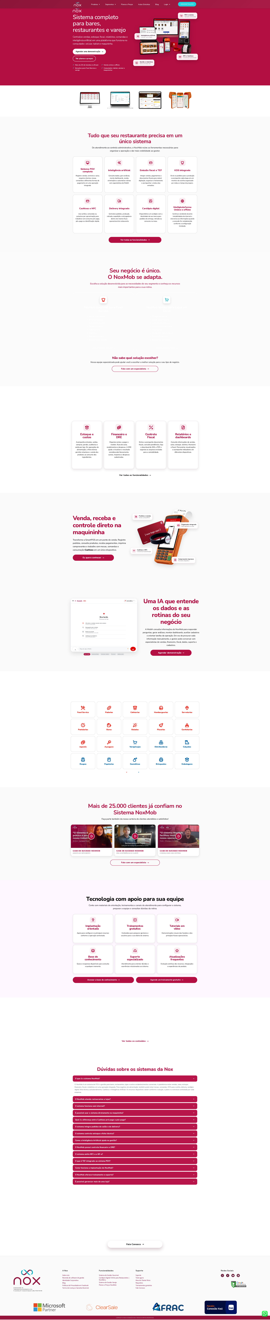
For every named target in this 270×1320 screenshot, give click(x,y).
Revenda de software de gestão (73, 1278)
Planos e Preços (127, 4)
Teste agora (140, 1278)
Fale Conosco (140, 1288)
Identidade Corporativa (70, 1280)
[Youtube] (233, 1275)
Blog (157, 4)
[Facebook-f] (227, 1275)
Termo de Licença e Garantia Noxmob (75, 1288)
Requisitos (139, 1283)
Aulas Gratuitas (144, 4)
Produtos (94, 4)
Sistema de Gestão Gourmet (109, 1275)
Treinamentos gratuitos (144, 1285)
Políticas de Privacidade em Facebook (75, 1285)
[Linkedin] (238, 1275)
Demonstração (187, 4)
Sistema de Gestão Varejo (108, 1282)
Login (166, 4)
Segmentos (109, 4)
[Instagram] (222, 1275)
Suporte (138, 1275)
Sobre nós (65, 1275)
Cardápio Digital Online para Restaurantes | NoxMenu (114, 1279)
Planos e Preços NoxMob (107, 1285)
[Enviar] (133, 649)
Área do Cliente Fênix (143, 1280)
